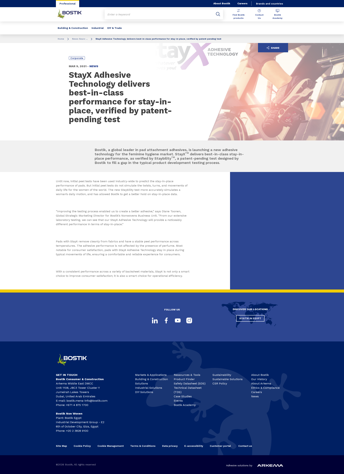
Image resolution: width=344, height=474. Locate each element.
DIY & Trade (114, 28)
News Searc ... (80, 39)
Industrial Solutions (148, 387)
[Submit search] (218, 14)
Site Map (61, 445)
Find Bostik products (239, 16)
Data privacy (170, 445)
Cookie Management (110, 445)
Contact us (245, 445)
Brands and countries (269, 3)
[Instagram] (189, 320)
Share (275, 47)
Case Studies (183, 396)
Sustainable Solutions (227, 379)
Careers (242, 3)
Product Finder (184, 379)
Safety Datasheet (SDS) (190, 383)
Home (61, 39)
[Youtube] (178, 320)
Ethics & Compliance (265, 387)
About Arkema (261, 383)
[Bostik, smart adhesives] (75, 367)
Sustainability (221, 375)
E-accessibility (193, 445)
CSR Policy (219, 383)
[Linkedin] (155, 320)
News (255, 396)
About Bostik (221, 3)
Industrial (98, 28)
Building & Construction (73, 28)
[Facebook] (166, 320)
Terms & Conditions (143, 445)
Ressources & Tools (187, 375)
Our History (259, 379)
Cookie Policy (82, 445)
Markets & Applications (151, 375)
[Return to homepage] (72, 14)
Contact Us (259, 16)
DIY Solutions (144, 392)
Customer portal (221, 445)
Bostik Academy (278, 16)
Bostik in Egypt (250, 318)
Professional (67, 3)
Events (178, 400)
